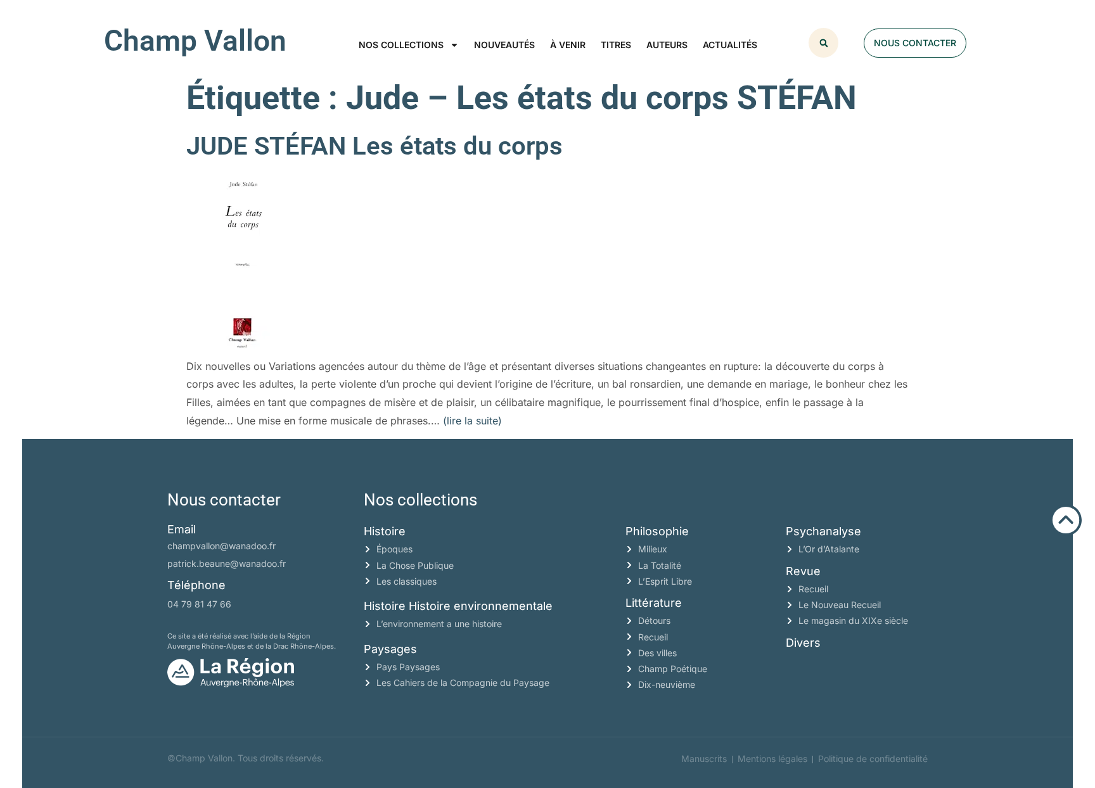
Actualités (730, 44)
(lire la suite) (472, 420)
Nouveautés (504, 44)
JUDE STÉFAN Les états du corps (374, 146)
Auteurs (667, 44)
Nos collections (401, 44)
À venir (568, 44)
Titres (616, 44)
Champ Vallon (195, 40)
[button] (823, 43)
